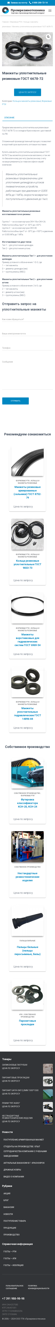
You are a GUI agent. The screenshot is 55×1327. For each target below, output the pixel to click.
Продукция (10, 1228)
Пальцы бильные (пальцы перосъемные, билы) (28, 951)
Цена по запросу (27, 92)
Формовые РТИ (16, 22)
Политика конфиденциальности (38, 1287)
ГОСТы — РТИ (10, 1251)
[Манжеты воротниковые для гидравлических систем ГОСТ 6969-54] (27, 608)
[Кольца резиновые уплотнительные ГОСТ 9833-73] (27, 534)
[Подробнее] (40, 506)
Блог (6, 1200)
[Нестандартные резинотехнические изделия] (27, 846)
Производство (12, 1235)
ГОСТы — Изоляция (13, 1265)
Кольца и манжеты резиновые (27, 101)
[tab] (27, 118)
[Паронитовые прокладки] (27, 994)
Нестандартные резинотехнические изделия (27, 877)
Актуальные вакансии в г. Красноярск (24, 1163)
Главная (5, 22)
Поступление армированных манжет (24, 1140)
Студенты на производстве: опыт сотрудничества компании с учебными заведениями (25, 1151)
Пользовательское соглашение (14, 1287)
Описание (9, 117)
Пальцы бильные (27, 941)
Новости (8, 1214)
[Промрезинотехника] (24, 10)
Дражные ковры (12, 1170)
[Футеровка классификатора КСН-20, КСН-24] (27, 773)
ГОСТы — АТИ (10, 1258)
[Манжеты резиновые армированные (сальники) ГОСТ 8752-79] (27, 460)
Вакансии (9, 1207)
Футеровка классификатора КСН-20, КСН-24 (27, 803)
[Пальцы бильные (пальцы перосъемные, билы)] (27, 920)
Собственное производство (27, 793)
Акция (7, 1193)
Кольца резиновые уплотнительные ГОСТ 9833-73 (27, 564)
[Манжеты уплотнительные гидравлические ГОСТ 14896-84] (27, 681)
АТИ (20, 1014)
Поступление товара (15, 1221)
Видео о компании (14, 1177)
